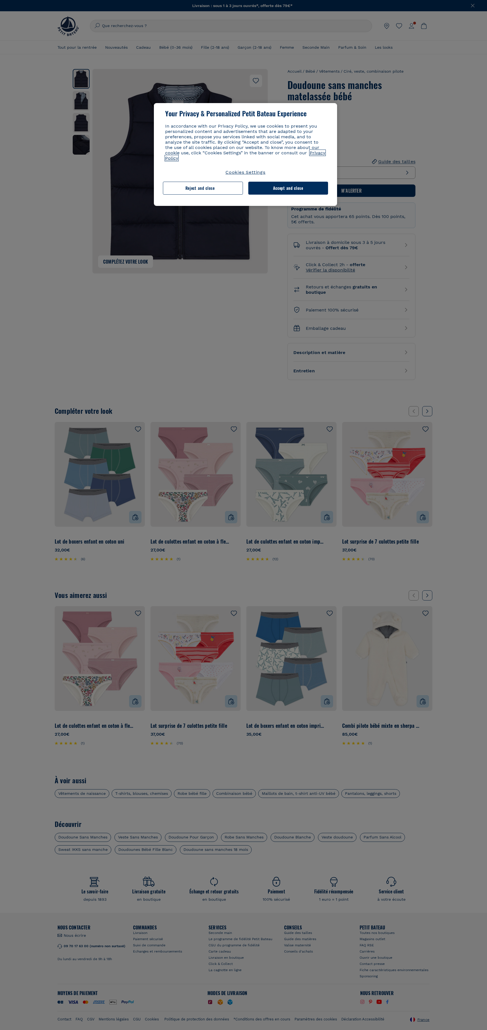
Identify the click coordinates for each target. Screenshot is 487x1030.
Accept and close (288, 188)
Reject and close (200, 188)
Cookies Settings (245, 172)
